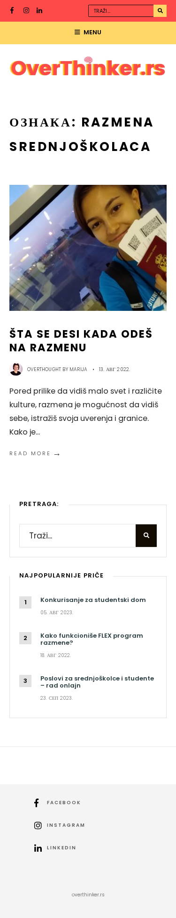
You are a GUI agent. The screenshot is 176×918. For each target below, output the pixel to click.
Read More (35, 453)
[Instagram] (27, 11)
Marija (78, 369)
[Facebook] (13, 11)
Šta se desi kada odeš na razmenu (81, 340)
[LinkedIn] (40, 11)
